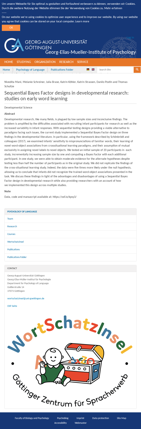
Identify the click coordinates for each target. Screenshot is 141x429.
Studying (24, 62)
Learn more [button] (82, 21)
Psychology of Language (30, 69)
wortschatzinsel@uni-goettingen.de (25, 298)
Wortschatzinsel (15, 242)
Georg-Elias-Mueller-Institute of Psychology (90, 52)
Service (82, 62)
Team (10, 219)
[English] (93, 69)
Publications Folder (62, 69)
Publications (13, 249)
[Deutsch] (88, 69)
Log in (130, 37)
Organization (45, 62)
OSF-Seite (12, 306)
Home (8, 62)
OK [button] (11, 27)
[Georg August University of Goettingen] (45, 45)
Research (66, 62)
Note (7, 191)
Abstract (9, 114)
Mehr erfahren (113, 8)
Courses (11, 234)
